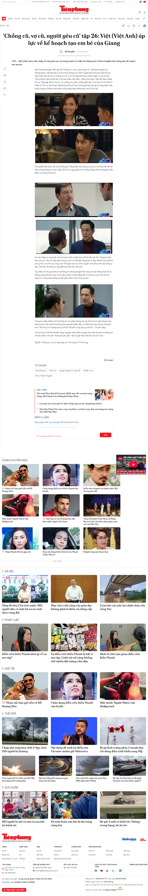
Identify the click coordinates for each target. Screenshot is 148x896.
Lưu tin (4, 82)
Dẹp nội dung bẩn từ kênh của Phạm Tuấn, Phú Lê (60, 553)
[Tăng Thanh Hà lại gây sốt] (20, 538)
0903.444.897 (71, 868)
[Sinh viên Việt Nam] (129, 840)
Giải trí (105, 19)
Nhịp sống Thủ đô (43, 859)
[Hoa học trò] (143, 840)
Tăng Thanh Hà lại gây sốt (18, 551)
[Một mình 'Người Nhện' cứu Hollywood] (20, 505)
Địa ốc (34, 19)
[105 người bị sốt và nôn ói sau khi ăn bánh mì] (25, 805)
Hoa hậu (130, 19)
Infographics (95, 847)
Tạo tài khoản (54, 422)
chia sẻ (123, 25)
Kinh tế (17, 19)
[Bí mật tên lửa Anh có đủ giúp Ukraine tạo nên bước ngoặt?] (129, 766)
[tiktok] (108, 870)
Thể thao (75, 19)
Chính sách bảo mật (139, 865)
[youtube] (144, 2)
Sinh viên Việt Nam (80, 2)
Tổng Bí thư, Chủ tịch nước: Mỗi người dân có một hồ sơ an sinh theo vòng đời (22, 609)
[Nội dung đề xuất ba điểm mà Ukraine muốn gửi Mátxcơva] (74, 731)
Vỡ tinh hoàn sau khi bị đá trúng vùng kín (71, 823)
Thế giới (51, 19)
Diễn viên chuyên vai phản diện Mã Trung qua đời (100, 489)
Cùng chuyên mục (15, 460)
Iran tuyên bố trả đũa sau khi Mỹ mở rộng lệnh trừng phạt (18, 779)
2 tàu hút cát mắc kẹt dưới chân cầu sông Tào (122, 607)
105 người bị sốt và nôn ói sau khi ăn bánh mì (23, 823)
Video (137, 19)
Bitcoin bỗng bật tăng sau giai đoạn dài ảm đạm (53, 779)
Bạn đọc (126, 855)
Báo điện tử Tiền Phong (74, 10)
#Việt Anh (88, 370)
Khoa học (121, 19)
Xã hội (10, 19)
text (128, 25)
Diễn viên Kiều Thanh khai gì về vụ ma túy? (24, 655)
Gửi (105, 435)
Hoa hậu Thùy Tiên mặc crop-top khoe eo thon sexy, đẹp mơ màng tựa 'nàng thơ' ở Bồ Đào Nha (76, 410)
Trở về (4, 94)
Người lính (85, 19)
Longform (76, 847)
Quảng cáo (120, 2)
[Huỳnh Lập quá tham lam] (101, 538)
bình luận (139, 25)
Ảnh (38, 847)
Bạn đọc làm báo (15, 890)
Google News (144, 25)
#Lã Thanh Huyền (44, 375)
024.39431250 (10, 873)
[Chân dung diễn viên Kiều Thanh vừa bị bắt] (61, 475)
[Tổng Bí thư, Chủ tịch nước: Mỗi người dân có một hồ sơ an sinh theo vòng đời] (25, 589)
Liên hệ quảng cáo (41, 865)
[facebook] (140, 2)
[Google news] (121, 871)
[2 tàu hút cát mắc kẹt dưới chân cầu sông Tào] (123, 589)
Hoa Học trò (96, 2)
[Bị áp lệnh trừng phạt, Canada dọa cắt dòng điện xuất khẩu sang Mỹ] (123, 731)
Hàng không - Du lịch (9, 859)
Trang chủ (4, 18)
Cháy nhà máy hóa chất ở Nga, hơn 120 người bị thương (24, 749)
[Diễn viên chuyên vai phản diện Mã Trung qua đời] (101, 475)
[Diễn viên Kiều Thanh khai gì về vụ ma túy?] (25, 637)
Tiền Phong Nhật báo (61, 2)
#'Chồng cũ (41, 370)
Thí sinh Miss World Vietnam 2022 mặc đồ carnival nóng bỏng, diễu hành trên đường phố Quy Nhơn (64, 394)
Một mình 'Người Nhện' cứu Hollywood (15, 520)
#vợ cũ (53, 370)
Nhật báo (23, 847)
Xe (91, 19)
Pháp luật (66, 19)
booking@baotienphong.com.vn (46, 871)
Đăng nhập (39, 422)
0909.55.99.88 (41, 868)
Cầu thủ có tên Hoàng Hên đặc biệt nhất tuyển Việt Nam (59, 520)
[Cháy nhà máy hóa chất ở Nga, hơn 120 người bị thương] (25, 731)
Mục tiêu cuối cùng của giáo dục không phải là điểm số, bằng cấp (71, 607)
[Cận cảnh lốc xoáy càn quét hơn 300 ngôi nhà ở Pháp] (92, 766)
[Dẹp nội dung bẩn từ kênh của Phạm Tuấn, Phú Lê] (61, 538)
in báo (134, 25)
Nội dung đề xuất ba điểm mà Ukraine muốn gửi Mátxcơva (69, 749)
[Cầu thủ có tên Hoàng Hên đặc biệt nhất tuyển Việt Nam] (61, 505)
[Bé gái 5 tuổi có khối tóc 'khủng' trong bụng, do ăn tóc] (123, 805)
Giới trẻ (58, 19)
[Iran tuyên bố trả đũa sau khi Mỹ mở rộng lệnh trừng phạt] (18, 766)
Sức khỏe (42, 19)
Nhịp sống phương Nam (62, 859)
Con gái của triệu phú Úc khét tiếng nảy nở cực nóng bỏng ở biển (71, 403)
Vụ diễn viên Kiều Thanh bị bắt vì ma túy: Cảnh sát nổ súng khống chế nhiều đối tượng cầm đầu (72, 657)
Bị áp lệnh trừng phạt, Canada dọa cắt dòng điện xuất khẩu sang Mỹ (121, 749)
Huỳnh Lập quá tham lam (95, 551)
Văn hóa (98, 19)
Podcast (58, 847)
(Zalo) (50, 868)
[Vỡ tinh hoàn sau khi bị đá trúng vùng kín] (74, 805)
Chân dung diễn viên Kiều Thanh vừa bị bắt (60, 489)
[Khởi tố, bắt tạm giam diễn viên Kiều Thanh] (123, 637)
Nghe (4, 69)
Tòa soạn (108, 2)
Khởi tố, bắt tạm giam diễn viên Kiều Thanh (120, 655)
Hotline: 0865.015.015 (40, 2)
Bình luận (4, 88)
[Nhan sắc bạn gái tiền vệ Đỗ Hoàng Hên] (20, 475)
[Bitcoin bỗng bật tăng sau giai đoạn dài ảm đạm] (55, 766)
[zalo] (115, 871)
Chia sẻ (4, 75)
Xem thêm (144, 18)
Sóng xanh (26, 19)
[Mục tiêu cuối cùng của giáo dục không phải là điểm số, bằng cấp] (74, 589)
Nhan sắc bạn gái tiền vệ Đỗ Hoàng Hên (17, 489)
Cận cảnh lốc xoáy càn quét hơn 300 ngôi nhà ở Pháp (91, 779)
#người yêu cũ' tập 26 (70, 370)
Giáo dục (112, 19)
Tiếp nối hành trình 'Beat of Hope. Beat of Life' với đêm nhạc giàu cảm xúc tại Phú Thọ (100, 521)
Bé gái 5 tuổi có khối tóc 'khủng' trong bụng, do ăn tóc (120, 823)
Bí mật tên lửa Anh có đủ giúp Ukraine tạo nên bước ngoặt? (127, 779)
